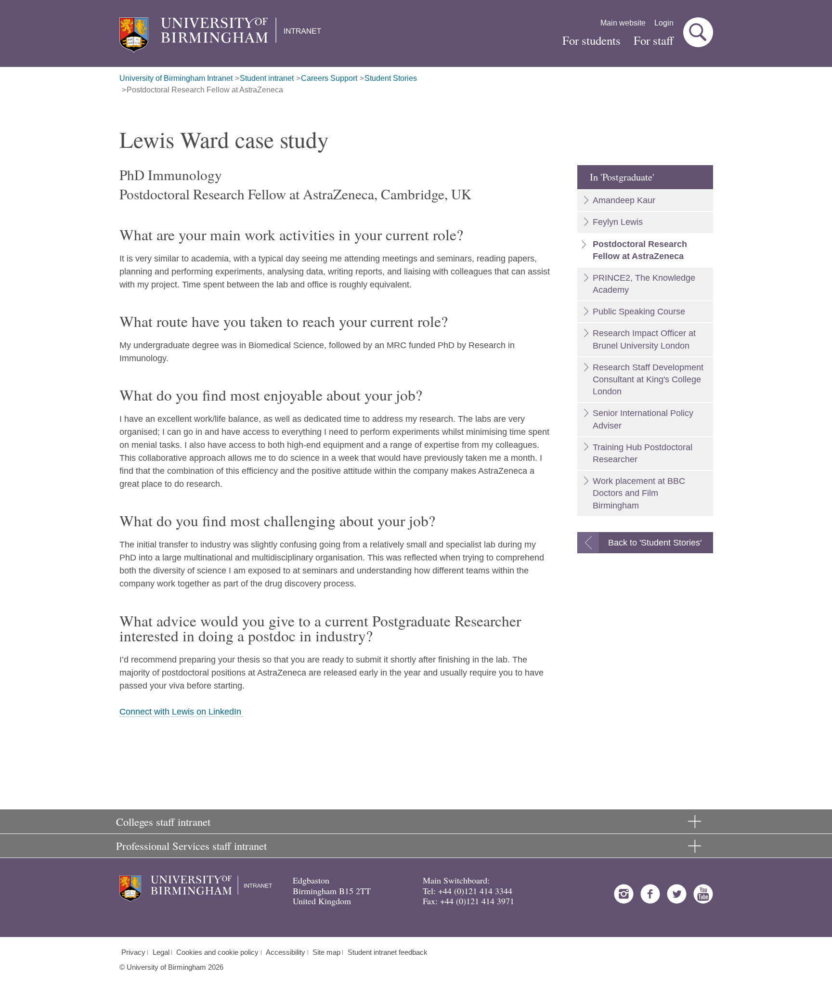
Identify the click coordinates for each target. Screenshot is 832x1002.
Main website (623, 23)
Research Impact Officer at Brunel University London (644, 339)
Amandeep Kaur (624, 200)
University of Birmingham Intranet (176, 78)
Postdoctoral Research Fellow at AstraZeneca (205, 90)
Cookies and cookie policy (217, 952)
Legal (161, 952)
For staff (654, 40)
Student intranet (267, 78)
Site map (326, 952)
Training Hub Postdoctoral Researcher (642, 453)
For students (591, 40)
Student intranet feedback (388, 952)
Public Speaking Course (639, 311)
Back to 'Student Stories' (655, 542)
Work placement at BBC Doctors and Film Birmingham (639, 493)
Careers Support (329, 78)
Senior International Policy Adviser (643, 419)
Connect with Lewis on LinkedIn (181, 711)
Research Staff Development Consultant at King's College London (648, 379)
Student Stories (390, 78)
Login (664, 23)
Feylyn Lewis (618, 222)
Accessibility (285, 952)
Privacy (133, 952)
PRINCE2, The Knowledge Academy (644, 284)
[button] (698, 32)
